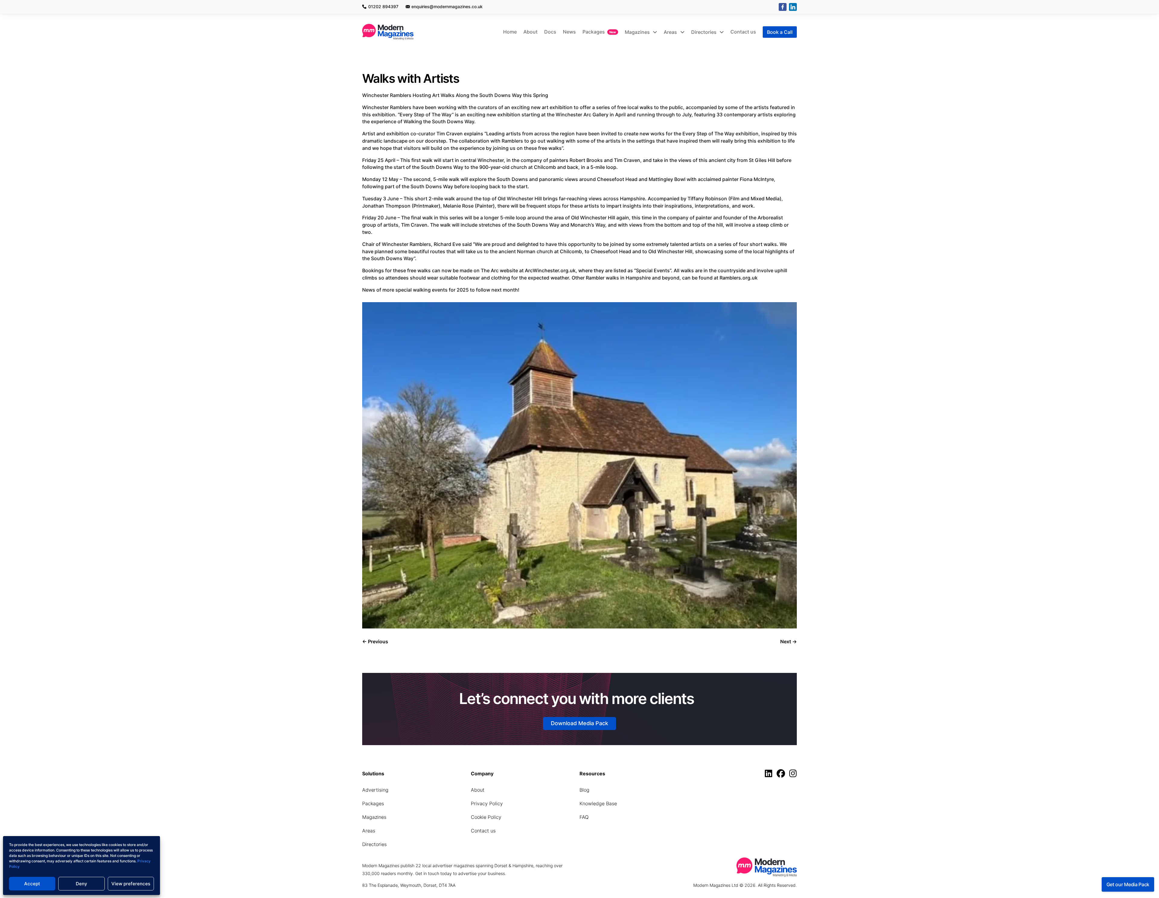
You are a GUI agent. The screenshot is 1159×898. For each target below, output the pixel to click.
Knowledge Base (598, 803)
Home (510, 32)
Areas (671, 32)
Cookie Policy (486, 817)
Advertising (375, 790)
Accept (32, 884)
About (530, 32)
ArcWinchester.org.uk (550, 270)
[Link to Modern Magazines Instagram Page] (793, 774)
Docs (550, 32)
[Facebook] (783, 7)
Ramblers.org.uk (739, 278)
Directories (704, 32)
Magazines (638, 32)
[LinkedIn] (793, 7)
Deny (81, 884)
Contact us (743, 32)
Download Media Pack (579, 723)
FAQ (584, 817)
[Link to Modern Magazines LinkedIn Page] (770, 774)
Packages (594, 32)
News (569, 32)
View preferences (130, 884)
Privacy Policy (487, 803)
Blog (584, 790)
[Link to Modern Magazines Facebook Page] (782, 774)
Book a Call (780, 32)
